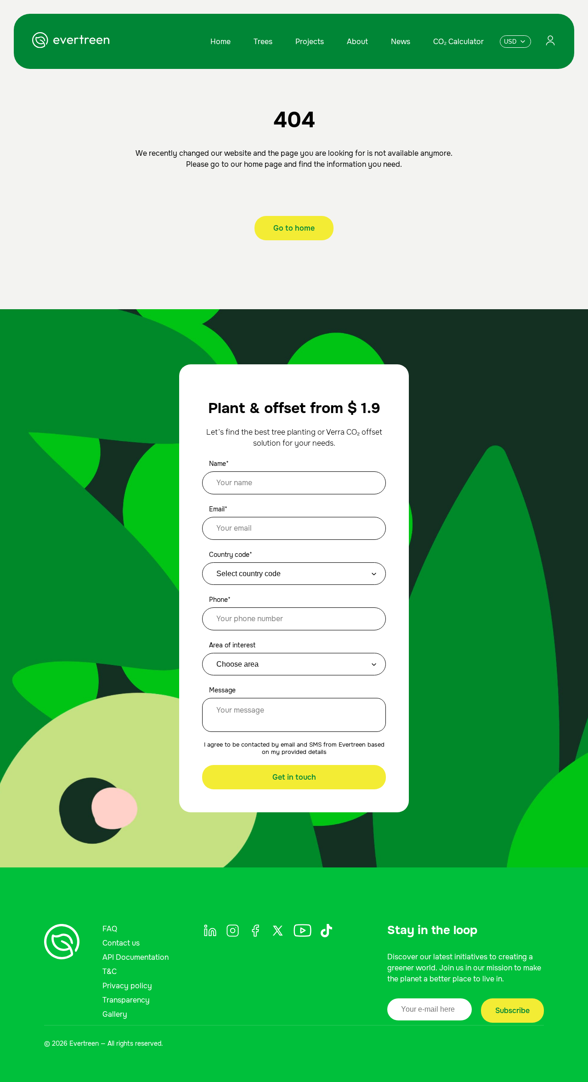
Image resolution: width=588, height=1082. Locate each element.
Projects (309, 41)
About (357, 41)
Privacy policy (127, 986)
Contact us (121, 943)
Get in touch (294, 777)
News (400, 41)
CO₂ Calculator (458, 41)
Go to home (294, 228)
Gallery (114, 1014)
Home (220, 41)
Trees (263, 41)
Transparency (126, 1000)
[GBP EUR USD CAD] (515, 41)
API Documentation (135, 957)
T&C (109, 971)
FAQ (109, 929)
